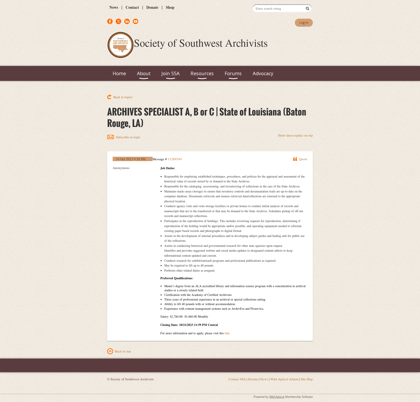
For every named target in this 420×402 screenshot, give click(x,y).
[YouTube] (135, 21)
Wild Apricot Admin (284, 379)
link (227, 333)
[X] (118, 21)
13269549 (175, 159)
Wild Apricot (276, 396)
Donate (152, 7)
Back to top (123, 351)
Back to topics (123, 97)
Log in (303, 22)
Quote (303, 159)
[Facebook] (110, 21)
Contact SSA (237, 379)
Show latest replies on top (295, 135)
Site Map (307, 379)
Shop (170, 7)
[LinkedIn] (127, 21)
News (113, 7)
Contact (132, 7)
